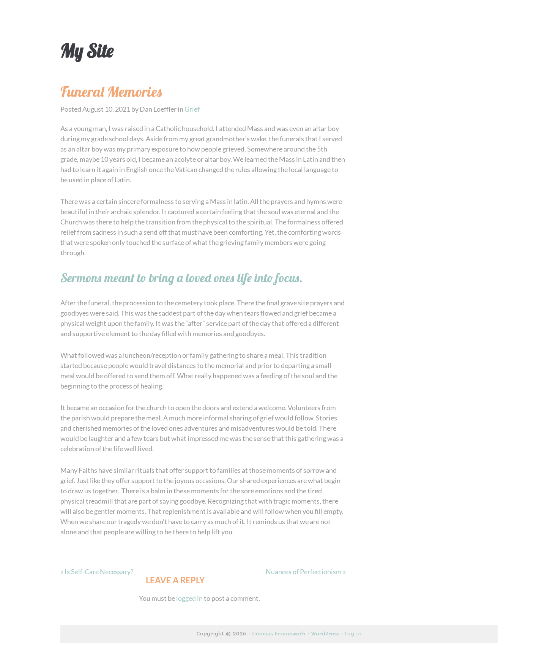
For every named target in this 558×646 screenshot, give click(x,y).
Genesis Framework (279, 634)
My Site (86, 50)
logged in (189, 598)
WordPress (325, 634)
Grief (192, 109)
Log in (353, 634)
